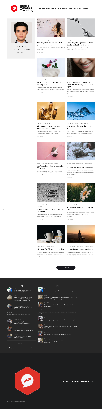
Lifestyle (50, 8)
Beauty (42, 8)
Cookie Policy (75, 381)
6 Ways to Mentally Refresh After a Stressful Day (50, 210)
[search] (31, 348)
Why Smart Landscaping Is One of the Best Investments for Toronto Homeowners (61, 341)
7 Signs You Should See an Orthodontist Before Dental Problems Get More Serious (19, 315)
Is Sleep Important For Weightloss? (80, 168)
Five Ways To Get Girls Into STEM (50, 43)
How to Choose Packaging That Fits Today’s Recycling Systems (23, 291)
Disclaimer (66, 381)
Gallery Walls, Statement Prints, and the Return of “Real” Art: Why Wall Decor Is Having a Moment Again (23, 299)
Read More (40, 52)
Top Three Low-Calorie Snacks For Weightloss (50, 167)
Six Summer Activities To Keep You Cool (80, 208)
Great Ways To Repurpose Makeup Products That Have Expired (80, 44)
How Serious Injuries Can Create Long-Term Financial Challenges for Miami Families (23, 307)
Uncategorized (17, 319)
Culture (72, 8)
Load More (66, 267)
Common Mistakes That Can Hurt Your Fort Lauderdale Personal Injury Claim (23, 329)
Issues (85, 8)
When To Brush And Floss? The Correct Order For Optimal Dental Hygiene (80, 84)
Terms (92, 381)
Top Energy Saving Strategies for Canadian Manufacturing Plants (22, 322)
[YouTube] (3, 205)
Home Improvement (49, 339)
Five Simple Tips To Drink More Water (79, 127)
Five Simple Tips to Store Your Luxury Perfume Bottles (48, 127)
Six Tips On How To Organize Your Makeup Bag (50, 83)
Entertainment (61, 8)
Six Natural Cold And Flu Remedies (50, 249)
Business (16, 304)
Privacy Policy (85, 381)
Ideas (79, 8)
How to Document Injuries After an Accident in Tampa (22, 337)
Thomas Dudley (21, 46)
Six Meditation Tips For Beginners (80, 249)
